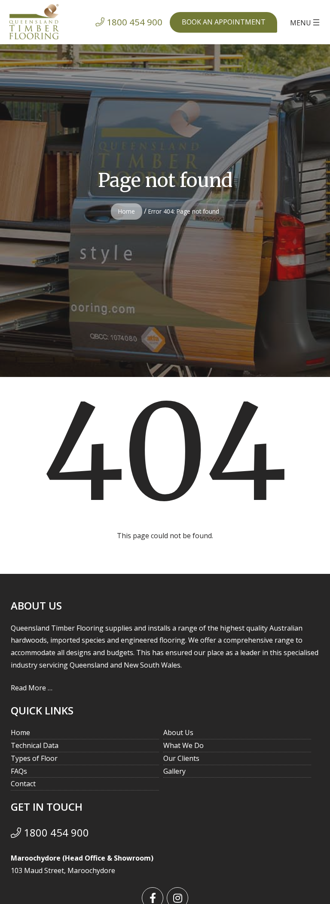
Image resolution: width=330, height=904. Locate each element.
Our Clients (181, 758)
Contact (23, 783)
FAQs (19, 771)
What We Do (183, 745)
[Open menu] (305, 22)
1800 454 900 (55, 832)
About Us (178, 732)
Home (126, 211)
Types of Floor (34, 758)
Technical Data (34, 745)
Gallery (174, 771)
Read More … (31, 688)
